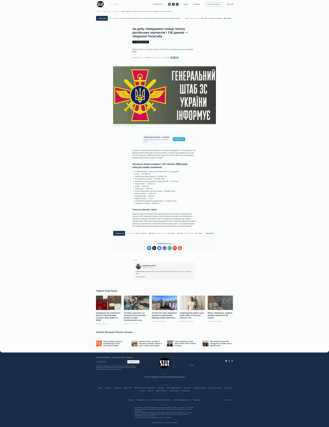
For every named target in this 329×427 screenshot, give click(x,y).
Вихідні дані (197, 400)
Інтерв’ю (150, 390)
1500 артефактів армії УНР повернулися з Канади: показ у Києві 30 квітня (221, 343)
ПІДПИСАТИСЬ (133, 361)
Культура (142, 390)
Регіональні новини (215, 388)
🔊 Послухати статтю (142, 42)
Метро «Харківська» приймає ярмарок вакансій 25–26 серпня (220, 315)
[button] (230, 4)
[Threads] (232, 361)
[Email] (175, 248)
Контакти (131, 400)
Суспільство (228, 388)
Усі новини (196, 4)
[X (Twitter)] (154, 248)
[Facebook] (149, 248)
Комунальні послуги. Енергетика (144, 388)
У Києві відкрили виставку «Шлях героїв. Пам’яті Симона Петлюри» (185, 343)
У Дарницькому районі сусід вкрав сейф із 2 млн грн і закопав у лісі (192, 315)
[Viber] (174, 57)
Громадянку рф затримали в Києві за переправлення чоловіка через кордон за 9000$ (108, 316)
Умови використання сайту (161, 400)
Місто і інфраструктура (174, 388)
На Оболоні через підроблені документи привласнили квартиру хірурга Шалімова (164, 315)
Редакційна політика (143, 400)
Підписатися (179, 139)
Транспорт (187, 388)
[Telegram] (177, 57)
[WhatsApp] (171, 57)
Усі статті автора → (141, 276)
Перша (186, 4)
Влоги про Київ (174, 390)
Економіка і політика (199, 388)
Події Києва (148, 57)
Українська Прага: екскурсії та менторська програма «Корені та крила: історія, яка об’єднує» (150, 343)
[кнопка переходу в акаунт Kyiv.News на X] (229, 361)
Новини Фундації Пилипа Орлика (114, 332)
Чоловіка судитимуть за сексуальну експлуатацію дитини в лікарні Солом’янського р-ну (135, 316)
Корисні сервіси (214, 4)
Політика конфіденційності (181, 400)
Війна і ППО (128, 388)
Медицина (161, 388)
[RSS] (180, 248)
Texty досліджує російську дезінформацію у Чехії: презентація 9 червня (112, 343)
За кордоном (186, 390)
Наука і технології (161, 390)
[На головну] (100, 4)
